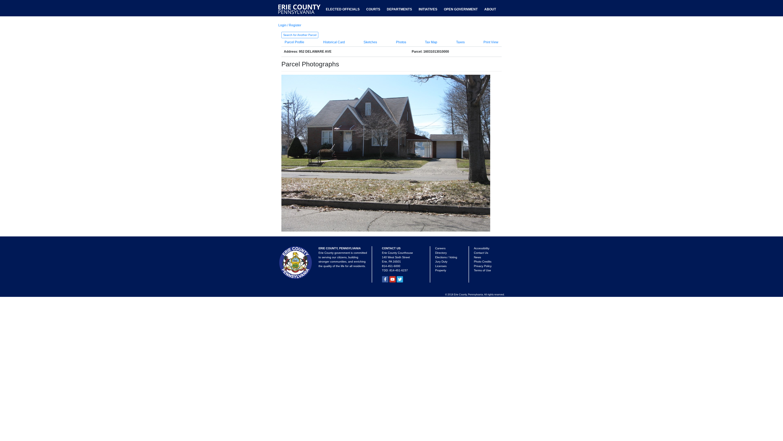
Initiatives (428, 9)
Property (440, 270)
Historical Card (334, 42)
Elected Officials (343, 9)
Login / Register (289, 25)
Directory (441, 252)
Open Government (461, 9)
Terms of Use (482, 270)
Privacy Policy (483, 266)
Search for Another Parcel (299, 35)
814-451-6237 (398, 270)
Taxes (460, 42)
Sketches (370, 42)
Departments (399, 9)
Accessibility (481, 248)
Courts (373, 9)
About (490, 9)
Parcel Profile (294, 42)
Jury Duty (441, 261)
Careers (440, 248)
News (477, 257)
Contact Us (481, 252)
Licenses (441, 266)
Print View (490, 42)
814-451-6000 (391, 266)
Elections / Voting (446, 257)
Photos (401, 42)
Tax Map (431, 42)
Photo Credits (482, 261)
